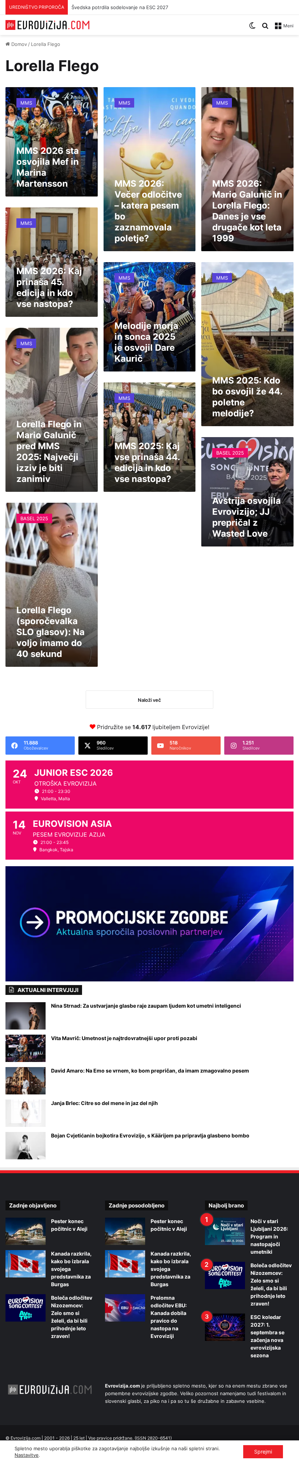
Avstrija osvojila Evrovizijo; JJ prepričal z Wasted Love (246, 517)
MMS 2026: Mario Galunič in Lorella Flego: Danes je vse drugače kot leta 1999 (247, 211)
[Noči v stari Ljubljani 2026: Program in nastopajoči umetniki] (225, 1231)
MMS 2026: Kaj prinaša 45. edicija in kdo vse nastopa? (49, 287)
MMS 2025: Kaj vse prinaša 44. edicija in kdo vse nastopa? (147, 462)
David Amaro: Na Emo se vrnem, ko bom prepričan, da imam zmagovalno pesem (150, 1070)
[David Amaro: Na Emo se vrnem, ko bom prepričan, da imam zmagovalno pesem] (25, 1080)
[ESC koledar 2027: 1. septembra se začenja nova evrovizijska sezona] (225, 1327)
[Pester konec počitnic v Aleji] (25, 1231)
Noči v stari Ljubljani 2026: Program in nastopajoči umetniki (269, 1236)
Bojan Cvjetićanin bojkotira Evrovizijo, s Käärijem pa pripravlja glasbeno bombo (150, 1135)
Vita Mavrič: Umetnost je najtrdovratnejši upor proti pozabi (124, 1038)
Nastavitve (27, 1455)
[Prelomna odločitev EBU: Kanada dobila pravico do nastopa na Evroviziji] (125, 1308)
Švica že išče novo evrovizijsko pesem (114, 7)
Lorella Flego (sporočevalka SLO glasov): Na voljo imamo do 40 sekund (50, 632)
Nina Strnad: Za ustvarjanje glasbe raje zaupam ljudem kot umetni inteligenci (146, 1006)
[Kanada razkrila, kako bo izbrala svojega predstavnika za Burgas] (25, 1263)
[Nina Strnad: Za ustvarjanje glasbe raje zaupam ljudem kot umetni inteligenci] (25, 1016)
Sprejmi (263, 1451)
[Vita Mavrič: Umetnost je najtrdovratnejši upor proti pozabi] (25, 1048)
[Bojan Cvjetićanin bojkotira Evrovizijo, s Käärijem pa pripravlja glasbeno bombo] (25, 1145)
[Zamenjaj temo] (252, 28)
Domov (18, 44)
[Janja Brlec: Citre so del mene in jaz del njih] (25, 1113)
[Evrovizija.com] (47, 25)
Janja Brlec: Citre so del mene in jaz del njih (104, 1103)
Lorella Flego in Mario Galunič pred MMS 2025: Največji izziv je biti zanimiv (49, 451)
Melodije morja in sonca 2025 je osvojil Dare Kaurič (146, 342)
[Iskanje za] (265, 28)
